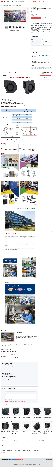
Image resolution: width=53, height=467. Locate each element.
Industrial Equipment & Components (7, 5)
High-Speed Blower (36, 450)
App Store (2, 459)
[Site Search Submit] (34, 1)
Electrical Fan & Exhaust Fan (10, 450)
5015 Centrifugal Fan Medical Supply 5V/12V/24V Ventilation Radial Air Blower (36, 417)
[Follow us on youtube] (49, 459)
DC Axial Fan (2, 440)
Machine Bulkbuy (19, 455)
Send (6, 401)
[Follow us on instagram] (48, 459)
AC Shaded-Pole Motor (29, 441)
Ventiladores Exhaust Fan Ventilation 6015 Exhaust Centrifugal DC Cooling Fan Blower (15, 417)
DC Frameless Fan (41, 440)
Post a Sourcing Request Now (22, 401)
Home (1, 5)
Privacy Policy (38, 464)
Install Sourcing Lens (20, 459)
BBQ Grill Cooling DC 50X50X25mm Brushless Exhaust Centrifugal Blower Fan (5, 417)
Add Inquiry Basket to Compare (15, 30)
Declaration (34, 464)
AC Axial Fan (15, 440)
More (1, 457)
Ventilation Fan (3, 450)
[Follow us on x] (47, 459)
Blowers (20, 5)
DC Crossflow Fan (16, 441)
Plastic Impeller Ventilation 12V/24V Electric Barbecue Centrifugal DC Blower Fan (26, 417)
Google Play (7, 459)
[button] (32, 1)
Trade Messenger (13, 459)
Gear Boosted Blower (25, 450)
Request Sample (43, 19)
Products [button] (13, 1)
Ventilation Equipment (15, 5)
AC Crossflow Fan (3, 441)
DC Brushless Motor (41, 441)
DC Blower (27, 440)
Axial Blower (30, 450)
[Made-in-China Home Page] (5, 1)
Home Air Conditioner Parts (12, 455)
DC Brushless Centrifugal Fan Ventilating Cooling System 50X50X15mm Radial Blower (14, 432)
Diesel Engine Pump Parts (4, 455)
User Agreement (30, 464)
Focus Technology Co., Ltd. (21, 464)
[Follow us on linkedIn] (51, 459)
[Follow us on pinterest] (50, 459)
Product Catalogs (12, 438)
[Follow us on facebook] (46, 459)
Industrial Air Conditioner (18, 450)
